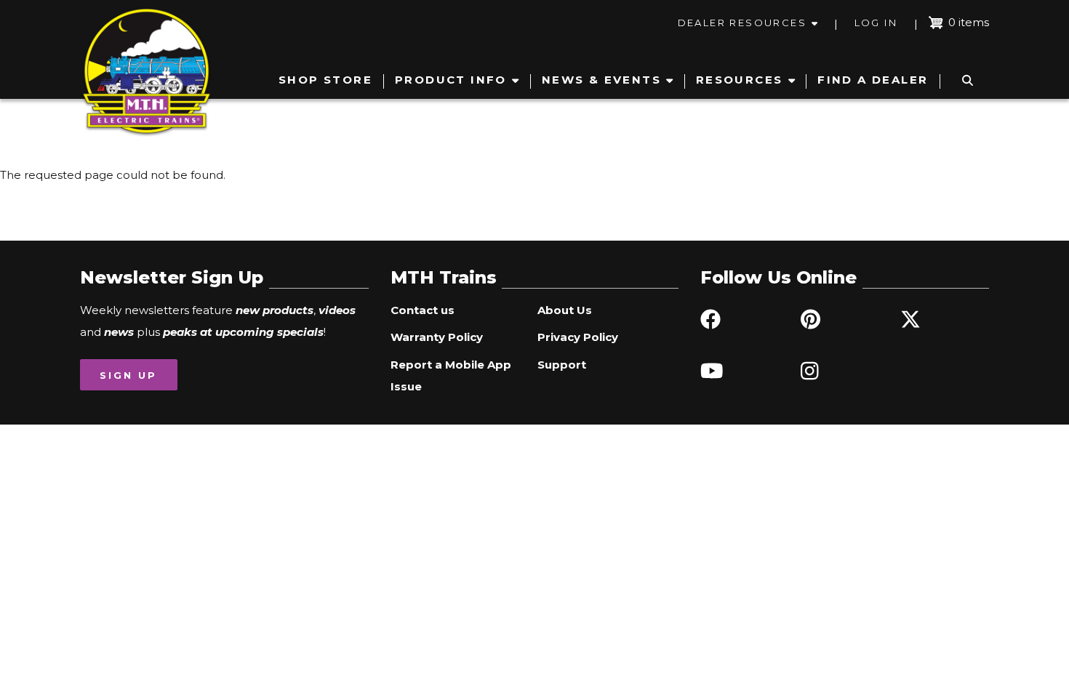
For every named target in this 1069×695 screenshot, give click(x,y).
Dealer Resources (742, 22)
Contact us (423, 310)
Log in (875, 22)
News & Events (601, 80)
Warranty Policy (437, 337)
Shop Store (325, 80)
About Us (564, 310)
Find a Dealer (872, 80)
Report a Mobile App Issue (451, 375)
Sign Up (128, 375)
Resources (739, 80)
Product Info (451, 80)
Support (561, 364)
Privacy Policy (577, 337)
